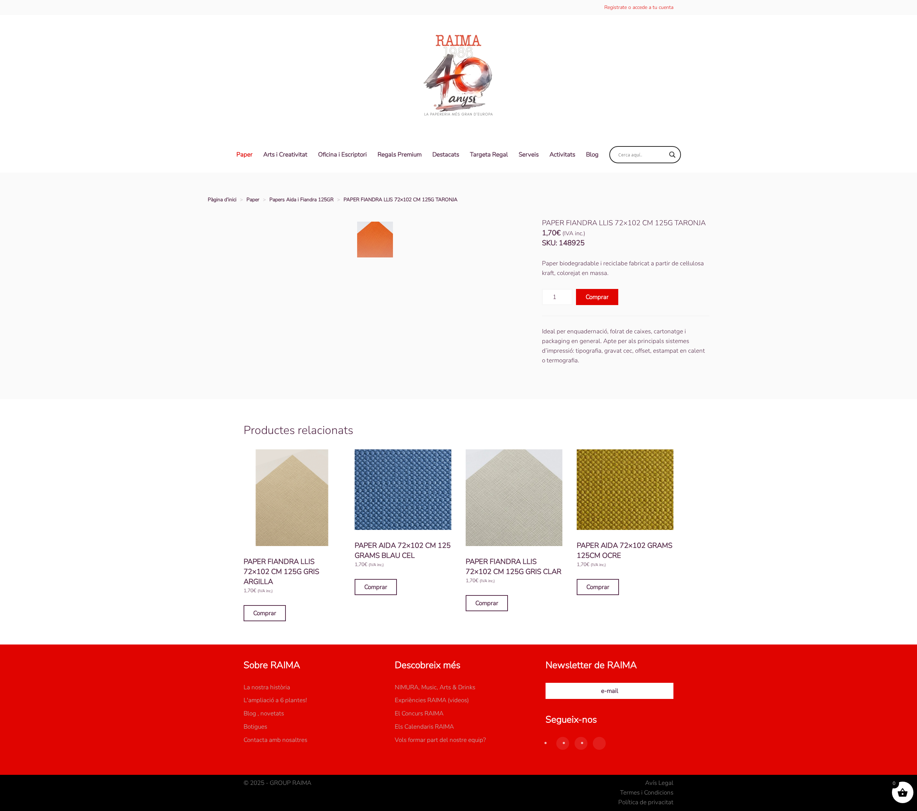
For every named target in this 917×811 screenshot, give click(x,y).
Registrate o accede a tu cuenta (638, 7)
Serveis (529, 154)
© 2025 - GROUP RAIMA (277, 783)
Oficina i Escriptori (342, 154)
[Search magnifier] (672, 155)
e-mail (609, 691)
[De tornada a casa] (458, 76)
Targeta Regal (489, 154)
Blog (592, 154)
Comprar (597, 297)
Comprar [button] (264, 613)
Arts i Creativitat (285, 154)
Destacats (445, 154)
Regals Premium (400, 154)
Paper (244, 154)
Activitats (562, 154)
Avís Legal (659, 783)
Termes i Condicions (646, 792)
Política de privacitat (645, 802)
